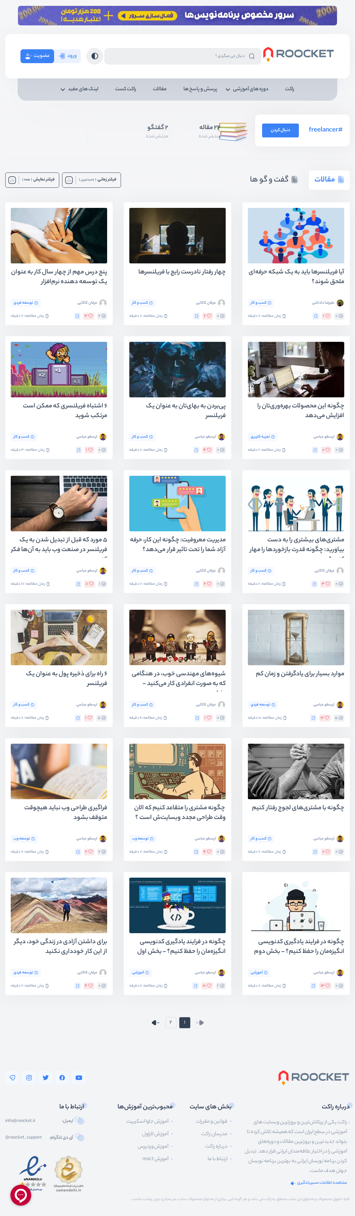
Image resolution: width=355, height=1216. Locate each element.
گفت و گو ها (269, 180)
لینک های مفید (83, 89)
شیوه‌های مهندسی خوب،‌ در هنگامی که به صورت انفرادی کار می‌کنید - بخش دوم (179, 680)
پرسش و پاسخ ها (200, 89)
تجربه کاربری (260, 437)
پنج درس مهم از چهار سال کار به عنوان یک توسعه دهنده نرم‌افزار (59, 277)
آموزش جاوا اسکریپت (147, 1122)
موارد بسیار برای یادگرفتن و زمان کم (300, 674)
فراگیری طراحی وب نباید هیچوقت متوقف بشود (65, 813)
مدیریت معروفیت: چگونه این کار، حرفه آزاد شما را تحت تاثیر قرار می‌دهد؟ (178, 545)
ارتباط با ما (217, 1159)
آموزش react (155, 1159)
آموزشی (257, 973)
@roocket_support (23, 1137)
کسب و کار (259, 303)
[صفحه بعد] (155, 1022)
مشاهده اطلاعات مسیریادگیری (322, 1183)
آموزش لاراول (155, 1134)
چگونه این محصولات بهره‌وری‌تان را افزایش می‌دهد (300, 411)
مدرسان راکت (214, 1134)
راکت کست (125, 89)
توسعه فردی (23, 303)
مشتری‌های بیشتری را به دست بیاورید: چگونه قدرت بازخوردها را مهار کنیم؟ (297, 546)
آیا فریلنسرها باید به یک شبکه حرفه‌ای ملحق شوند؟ (296, 277)
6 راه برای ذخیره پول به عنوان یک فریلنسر (66, 679)
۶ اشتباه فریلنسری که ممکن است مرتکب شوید (65, 411)
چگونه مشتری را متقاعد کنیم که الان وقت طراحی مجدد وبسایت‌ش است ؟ (180, 813)
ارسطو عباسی (324, 437)
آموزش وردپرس (153, 1147)
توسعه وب (140, 839)
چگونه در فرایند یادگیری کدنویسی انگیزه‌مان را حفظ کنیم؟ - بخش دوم (299, 947)
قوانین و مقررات (211, 1122)
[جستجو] (251, 56)
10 (204, 986)
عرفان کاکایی (206, 303)
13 (322, 986)
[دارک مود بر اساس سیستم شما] (94, 56)
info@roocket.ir (20, 1121)
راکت (289, 89)
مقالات (160, 89)
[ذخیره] (316, 316)
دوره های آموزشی (250, 89)
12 (322, 718)
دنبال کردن (280, 130)
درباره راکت (216, 1147)
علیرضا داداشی (323, 303)
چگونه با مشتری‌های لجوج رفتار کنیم (298, 808)
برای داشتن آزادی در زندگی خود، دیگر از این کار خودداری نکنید (60, 947)
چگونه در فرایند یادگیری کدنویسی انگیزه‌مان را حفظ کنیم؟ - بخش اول (181, 947)
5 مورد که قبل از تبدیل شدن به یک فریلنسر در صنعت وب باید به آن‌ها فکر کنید (59, 546)
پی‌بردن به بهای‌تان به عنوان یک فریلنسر (186, 411)
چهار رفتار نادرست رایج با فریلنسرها (182, 273)
